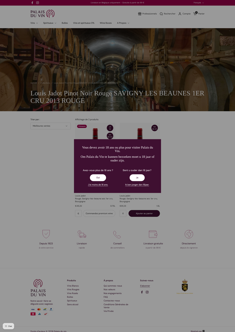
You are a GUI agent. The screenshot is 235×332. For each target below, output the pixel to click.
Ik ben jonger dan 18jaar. (137, 184)
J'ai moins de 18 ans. (98, 184)
